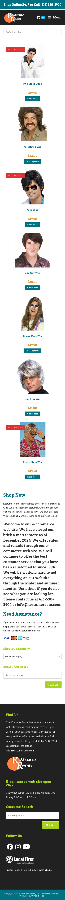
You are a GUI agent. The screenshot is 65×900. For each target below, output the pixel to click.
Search (53, 685)
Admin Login (45, 869)
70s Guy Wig (32, 272)
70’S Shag (32, 209)
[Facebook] (10, 846)
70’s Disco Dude (32, 83)
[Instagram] (18, 846)
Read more (32, 98)
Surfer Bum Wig (32, 461)
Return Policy (29, 869)
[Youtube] (26, 846)
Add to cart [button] (32, 287)
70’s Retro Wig (32, 146)
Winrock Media (38, 895)
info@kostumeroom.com (20, 750)
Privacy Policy (13, 869)
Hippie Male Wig (32, 335)
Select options (33, 161)
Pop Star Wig (32, 398)
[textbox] (32, 656)
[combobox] (32, 656)
